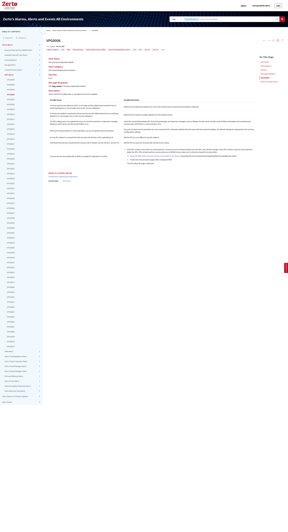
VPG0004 (11, 85)
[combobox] (228, 19)
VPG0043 (11, 243)
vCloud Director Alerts (13, 70)
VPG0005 (11, 89)
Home (48, 30)
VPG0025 (11, 183)
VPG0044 (11, 248)
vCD (62, 50)
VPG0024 (11, 178)
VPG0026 (11, 188)
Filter (174, 19)
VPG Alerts (9, 75)
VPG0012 (11, 124)
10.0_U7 (147, 50)
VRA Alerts (8, 351)
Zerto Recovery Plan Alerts (14, 391)
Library (243, 5)
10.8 (140, 50)
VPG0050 (11, 257)
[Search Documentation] (282, 19)
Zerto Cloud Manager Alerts (15, 366)
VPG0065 (11, 317)
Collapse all (22, 38)
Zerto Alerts (7, 45)
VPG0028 (11, 198)
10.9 (134, 50)
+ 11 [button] (162, 50)
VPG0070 (11, 341)
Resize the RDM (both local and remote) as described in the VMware (155, 156)
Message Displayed (268, 74)
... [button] (89, 30)
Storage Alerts (10, 65)
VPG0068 (11, 332)
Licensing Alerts (10, 60)
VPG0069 (11, 337)
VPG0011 (11, 119)
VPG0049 (11, 253)
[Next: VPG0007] (269, 40)
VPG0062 (11, 307)
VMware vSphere (52, 50)
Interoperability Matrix (261, 5)
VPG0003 (11, 80)
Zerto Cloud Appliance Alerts (15, 356)
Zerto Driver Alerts (11, 381)
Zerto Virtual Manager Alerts (15, 371)
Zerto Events (7, 402)
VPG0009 (11, 109)
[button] (198, 19)
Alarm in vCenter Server (269, 82)
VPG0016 (11, 139)
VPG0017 (11, 144)
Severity (264, 70)
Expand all (8, 38)
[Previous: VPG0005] (264, 40)
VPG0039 (11, 223)
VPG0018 (11, 149)
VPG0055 (11, 277)
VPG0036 (11, 208)
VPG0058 (11, 287)
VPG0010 (11, 114)
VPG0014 (11, 129)
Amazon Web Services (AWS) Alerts (18, 50)
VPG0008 (11, 104)
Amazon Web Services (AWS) (95, 50)
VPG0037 (11, 213)
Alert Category (266, 66)
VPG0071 (11, 346)
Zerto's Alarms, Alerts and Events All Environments (70, 30)
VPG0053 (11, 272)
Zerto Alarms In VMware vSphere (15, 396)
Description (265, 78)
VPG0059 (11, 292)
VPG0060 (11, 297)
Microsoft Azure (78, 50)
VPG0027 (11, 193)
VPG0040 (11, 228)
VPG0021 (11, 164)
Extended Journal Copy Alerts (15, 55)
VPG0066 (11, 322)
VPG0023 (11, 173)
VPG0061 (11, 302)
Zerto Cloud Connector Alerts (15, 361)
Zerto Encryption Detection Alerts (17, 386)
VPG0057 (11, 282)
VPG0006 (11, 94)
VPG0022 (11, 169)
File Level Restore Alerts (13, 376)
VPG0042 (11, 238)
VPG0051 (11, 262)
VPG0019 (11, 154)
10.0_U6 (155, 50)
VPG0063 (11, 312)
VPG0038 (11, 218)
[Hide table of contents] (43, 31)
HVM (68, 50)
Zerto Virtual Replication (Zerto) (119, 50)
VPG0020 (11, 159)
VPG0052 (11, 267)
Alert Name (265, 62)
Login (278, 5)
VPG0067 (11, 327)
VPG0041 (11, 233)
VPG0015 (11, 134)
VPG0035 (11, 203)
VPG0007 (11, 99)
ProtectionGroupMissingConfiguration (63, 176)
